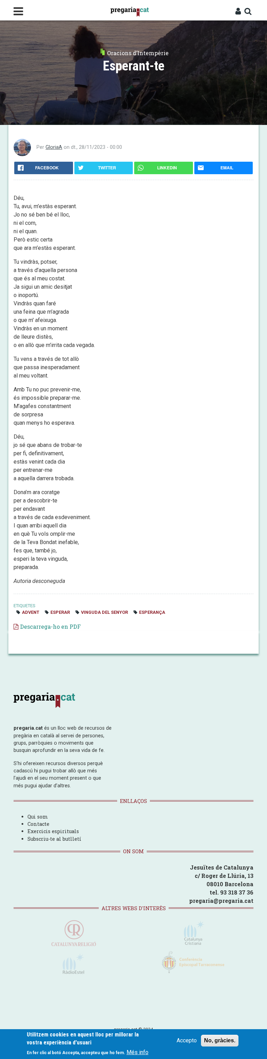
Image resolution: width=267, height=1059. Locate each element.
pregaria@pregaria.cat (221, 900)
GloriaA (54, 147)
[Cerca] (248, 11)
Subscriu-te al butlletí (54, 839)
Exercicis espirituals (53, 831)
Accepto (187, 1040)
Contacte (38, 824)
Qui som (37, 816)
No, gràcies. (219, 1040)
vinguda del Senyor (104, 612)
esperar (60, 612)
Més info (137, 1052)
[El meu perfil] (238, 11)
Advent (30, 612)
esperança (152, 612)
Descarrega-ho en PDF (50, 626)
